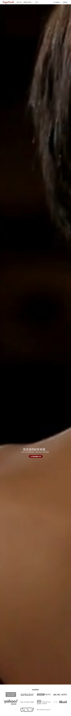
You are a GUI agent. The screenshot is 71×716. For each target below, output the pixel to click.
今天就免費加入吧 (36, 456)
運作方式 (19, 2)
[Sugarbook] (12, 2)
